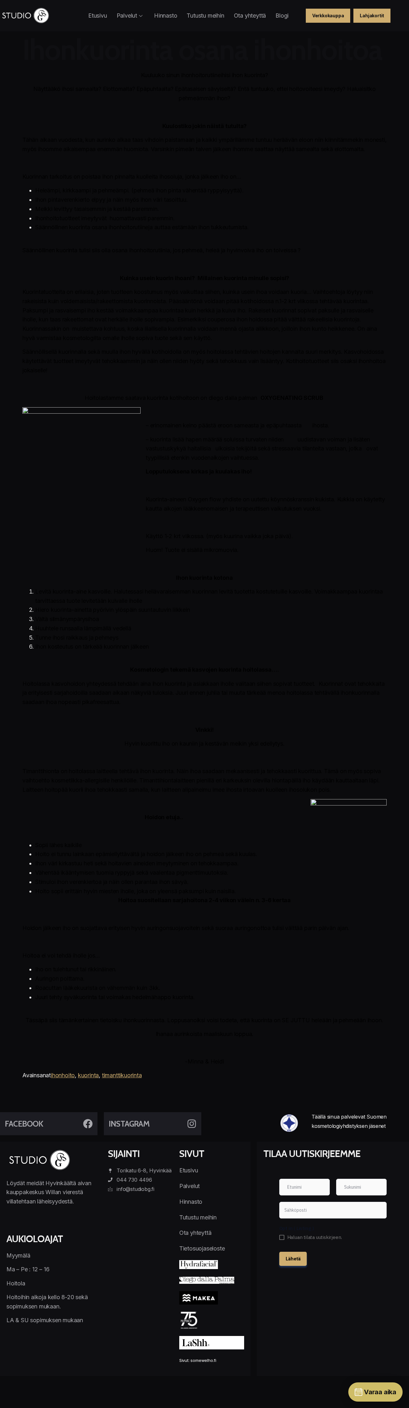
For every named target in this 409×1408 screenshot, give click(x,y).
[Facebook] (88, 1124)
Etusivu (97, 15)
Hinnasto (165, 15)
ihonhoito (63, 1075)
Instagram (129, 1124)
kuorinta (88, 1075)
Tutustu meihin (205, 15)
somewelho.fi (203, 1360)
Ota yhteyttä (250, 15)
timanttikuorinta (122, 1075)
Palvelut (127, 15)
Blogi (282, 15)
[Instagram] (192, 1124)
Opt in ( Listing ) (296, 1228)
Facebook (24, 1124)
